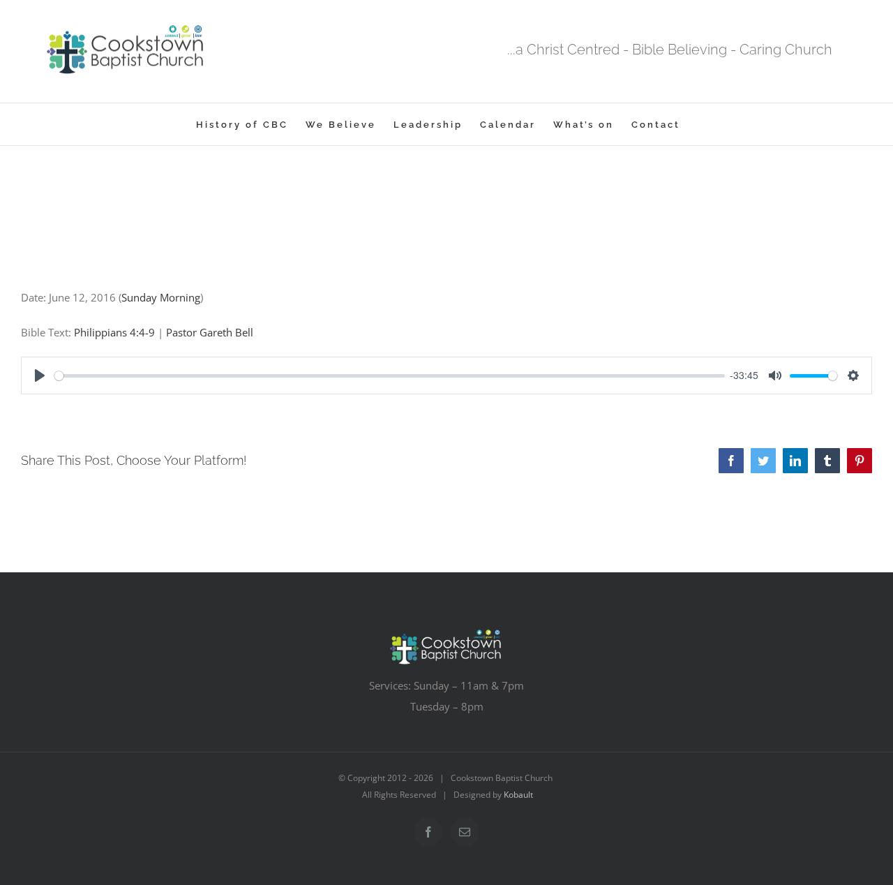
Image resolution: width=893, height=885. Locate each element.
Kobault (518, 795)
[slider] (389, 375)
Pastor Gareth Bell (209, 332)
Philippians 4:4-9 (114, 332)
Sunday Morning (160, 297)
